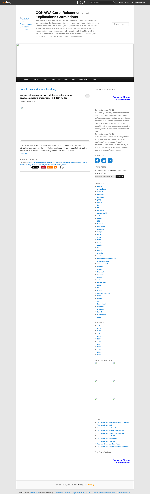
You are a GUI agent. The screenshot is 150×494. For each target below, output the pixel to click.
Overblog (91, 485)
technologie (101, 309)
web (98, 216)
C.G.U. (88, 493)
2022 (99, 331)
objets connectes (103, 293)
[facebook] (77, 2)
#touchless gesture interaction (65, 162)
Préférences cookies (123, 493)
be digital (100, 197)
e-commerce (101, 314)
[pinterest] (85, 2)
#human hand (36, 165)
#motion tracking (25, 165)
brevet (99, 312)
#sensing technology (47, 162)
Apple (99, 245)
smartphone (101, 189)
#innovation (36, 162)
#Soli (29, 162)
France (99, 186)
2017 (99, 344)
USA (98, 208)
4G (98, 301)
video (99, 237)
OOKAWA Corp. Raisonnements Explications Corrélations (62, 15)
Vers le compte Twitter (80, 80)
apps (99, 242)
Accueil (26, 80)
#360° (64, 165)
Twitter (103, 160)
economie (100, 306)
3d (98, 205)
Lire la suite (24, 153)
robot (99, 317)
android (100, 274)
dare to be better (103, 264)
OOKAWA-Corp (34, 493)
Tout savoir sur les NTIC (106, 436)
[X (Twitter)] (81, 2)
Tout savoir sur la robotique (107, 438)
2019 (99, 339)
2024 (99, 325)
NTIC (99, 240)
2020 (99, 336)
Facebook (97, 160)
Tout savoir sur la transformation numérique (113, 446)
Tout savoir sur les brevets (106, 428)
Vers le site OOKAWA (40, 80)
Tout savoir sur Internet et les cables (110, 430)
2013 (99, 355)
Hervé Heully (101, 304)
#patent (84, 162)
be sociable (101, 282)
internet (100, 192)
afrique (99, 290)
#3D (43, 165)
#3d (46, 165)
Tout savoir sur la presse (106, 441)
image (99, 232)
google (99, 200)
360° (98, 221)
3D (98, 248)
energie (100, 253)
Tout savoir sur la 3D (104, 425)
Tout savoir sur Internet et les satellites (111, 433)
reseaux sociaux (103, 261)
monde (99, 250)
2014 (99, 352)
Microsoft (100, 272)
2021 (99, 333)
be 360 (99, 234)
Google (100, 266)
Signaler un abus (78, 493)
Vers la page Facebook (60, 80)
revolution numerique (105, 256)
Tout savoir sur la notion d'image (109, 444)
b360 (99, 285)
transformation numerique (106, 258)
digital (99, 202)
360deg (99, 269)
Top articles (59, 493)
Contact (94, 80)
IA (98, 288)
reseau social (102, 213)
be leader (100, 210)
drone (99, 218)
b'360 (99, 296)
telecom (100, 224)
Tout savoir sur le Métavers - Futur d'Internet (113, 422)
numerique (101, 226)
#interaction (57, 165)
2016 (99, 347)
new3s (99, 277)
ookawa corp (102, 280)
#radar (50, 165)
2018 (99, 341)
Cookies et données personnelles (104, 493)
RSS (110, 160)
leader (99, 298)
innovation (101, 194)
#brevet (78, 162)
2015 (99, 349)
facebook (100, 229)
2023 (99, 328)
